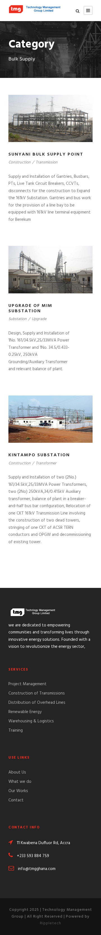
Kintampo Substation (39, 455)
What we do (19, 781)
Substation (17, 319)
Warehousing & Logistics (31, 721)
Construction (19, 162)
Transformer (46, 463)
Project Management (27, 684)
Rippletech (50, 923)
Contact (16, 800)
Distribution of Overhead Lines (36, 702)
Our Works (18, 791)
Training (15, 730)
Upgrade (39, 319)
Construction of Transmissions (36, 693)
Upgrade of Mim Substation (30, 308)
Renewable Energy (25, 712)
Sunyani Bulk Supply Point (45, 154)
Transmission (47, 162)
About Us (17, 772)
